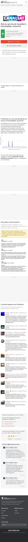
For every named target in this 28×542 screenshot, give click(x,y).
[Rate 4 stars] (16, 436)
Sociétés (8, 5)
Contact (3, 517)
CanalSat (13, 5)
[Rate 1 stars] (9, 436)
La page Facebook (8, 423)
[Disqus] (14, 255)
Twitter (16, 510)
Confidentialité (4, 515)
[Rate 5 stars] (19, 436)
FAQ (2, 513)
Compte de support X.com (10, 421)
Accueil (2, 5)
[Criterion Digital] (14, 530)
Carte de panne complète (15, 45)
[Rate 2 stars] (11, 436)
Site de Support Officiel (9, 426)
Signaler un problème (14, 41)
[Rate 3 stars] (14, 436)
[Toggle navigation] (26, 2)
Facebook (17, 513)
